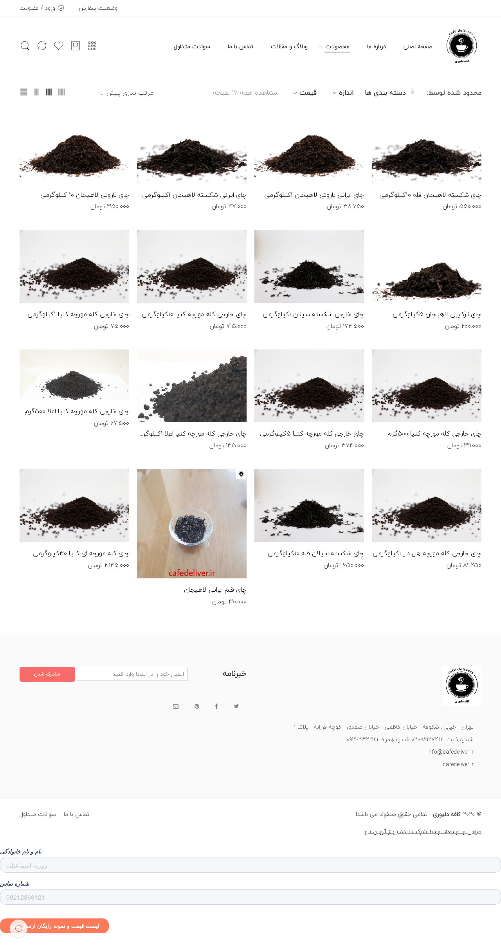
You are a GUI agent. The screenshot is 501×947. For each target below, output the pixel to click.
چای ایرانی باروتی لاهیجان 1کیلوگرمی (314, 195)
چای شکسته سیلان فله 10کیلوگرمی (316, 553)
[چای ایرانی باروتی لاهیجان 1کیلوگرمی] (309, 147)
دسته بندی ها (385, 92)
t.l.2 (108, 127)
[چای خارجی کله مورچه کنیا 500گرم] (426, 386)
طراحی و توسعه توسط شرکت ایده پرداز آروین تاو (423, 831)
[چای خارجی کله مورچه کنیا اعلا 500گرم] (74, 374)
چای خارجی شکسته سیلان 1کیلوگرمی (313, 314)
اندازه (346, 92)
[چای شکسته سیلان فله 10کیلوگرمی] (309, 505)
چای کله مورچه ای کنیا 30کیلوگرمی (81, 553)
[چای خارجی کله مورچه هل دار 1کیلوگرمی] (426, 505)
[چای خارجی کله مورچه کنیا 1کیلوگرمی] (74, 266)
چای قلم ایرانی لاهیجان (215, 589)
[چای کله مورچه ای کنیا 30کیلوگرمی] (74, 505)
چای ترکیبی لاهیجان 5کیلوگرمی (437, 314)
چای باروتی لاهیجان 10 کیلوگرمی (84, 195)
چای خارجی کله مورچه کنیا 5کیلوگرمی (312, 433)
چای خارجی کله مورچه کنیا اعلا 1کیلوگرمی (192, 433)
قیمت (308, 92)
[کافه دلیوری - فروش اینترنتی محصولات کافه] (461, 46)
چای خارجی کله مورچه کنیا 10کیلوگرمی (194, 314)
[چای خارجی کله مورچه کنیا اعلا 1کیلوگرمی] (192, 385)
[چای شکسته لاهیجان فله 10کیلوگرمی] (426, 147)
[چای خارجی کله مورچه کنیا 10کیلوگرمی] (192, 266)
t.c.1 (460, 247)
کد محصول (469, 117)
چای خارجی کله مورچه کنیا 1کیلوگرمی (78, 314)
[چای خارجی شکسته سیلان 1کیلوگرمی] (309, 266)
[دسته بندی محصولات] (92, 48)
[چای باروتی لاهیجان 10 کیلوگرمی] (74, 147)
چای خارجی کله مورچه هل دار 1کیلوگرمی (427, 553)
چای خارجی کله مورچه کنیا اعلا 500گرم (77, 411)
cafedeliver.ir (458, 764)
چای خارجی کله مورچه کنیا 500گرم (434, 433)
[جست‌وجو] (25, 49)
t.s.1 (343, 486)
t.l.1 (460, 127)
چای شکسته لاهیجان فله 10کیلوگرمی (430, 195)
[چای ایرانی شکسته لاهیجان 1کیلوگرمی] (192, 147)
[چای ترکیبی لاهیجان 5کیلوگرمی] (426, 266)
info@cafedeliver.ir (450, 752)
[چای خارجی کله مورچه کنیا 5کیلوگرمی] (309, 386)
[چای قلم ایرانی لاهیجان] (192, 523)
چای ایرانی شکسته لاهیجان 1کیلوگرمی (194, 195)
